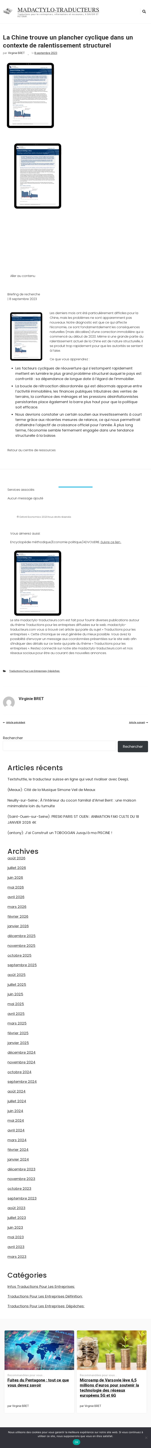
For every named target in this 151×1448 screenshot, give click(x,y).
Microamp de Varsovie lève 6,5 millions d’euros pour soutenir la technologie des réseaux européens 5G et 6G (109, 1388)
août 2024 (16, 1091)
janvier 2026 (18, 926)
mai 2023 (15, 1237)
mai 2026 (15, 887)
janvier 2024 (18, 1159)
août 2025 (16, 974)
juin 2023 (15, 1227)
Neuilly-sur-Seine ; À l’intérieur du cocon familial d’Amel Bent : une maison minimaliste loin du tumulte (71, 803)
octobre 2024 (19, 1072)
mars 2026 (16, 906)
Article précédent (15, 722)
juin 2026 (15, 877)
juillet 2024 (16, 1101)
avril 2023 (15, 1246)
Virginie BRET (16, 53)
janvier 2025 (18, 1042)
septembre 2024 (22, 1081)
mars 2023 (16, 1256)
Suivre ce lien (111, 542)
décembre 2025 (21, 935)
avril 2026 (15, 896)
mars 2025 (17, 1023)
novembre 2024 (21, 1062)
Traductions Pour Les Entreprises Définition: (45, 1296)
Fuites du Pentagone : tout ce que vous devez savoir (38, 1383)
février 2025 (18, 1033)
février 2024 (18, 1149)
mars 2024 (17, 1140)
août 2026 (16, 858)
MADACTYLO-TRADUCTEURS (58, 9)
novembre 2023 (21, 1178)
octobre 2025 (19, 955)
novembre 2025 (21, 945)
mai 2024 (15, 1120)
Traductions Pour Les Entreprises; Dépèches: (34, 671)
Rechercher (13, 737)
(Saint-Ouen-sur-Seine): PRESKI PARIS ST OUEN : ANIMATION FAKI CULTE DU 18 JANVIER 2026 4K (73, 819)
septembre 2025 (22, 965)
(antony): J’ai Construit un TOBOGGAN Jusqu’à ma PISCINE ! (59, 832)
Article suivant (137, 722)
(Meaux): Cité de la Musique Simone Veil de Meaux (51, 789)
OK (76, 1442)
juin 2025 (15, 994)
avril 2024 (16, 1130)
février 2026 (17, 916)
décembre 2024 (21, 1052)
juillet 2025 (16, 984)
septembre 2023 (22, 1198)
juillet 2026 (16, 867)
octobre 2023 (19, 1188)
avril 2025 (16, 1013)
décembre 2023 (21, 1169)
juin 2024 (15, 1110)
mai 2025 (15, 1003)
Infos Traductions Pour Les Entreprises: (41, 1286)
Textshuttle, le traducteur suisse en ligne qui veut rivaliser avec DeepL (68, 779)
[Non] (146, 1438)
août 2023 (16, 1207)
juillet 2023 (16, 1217)
